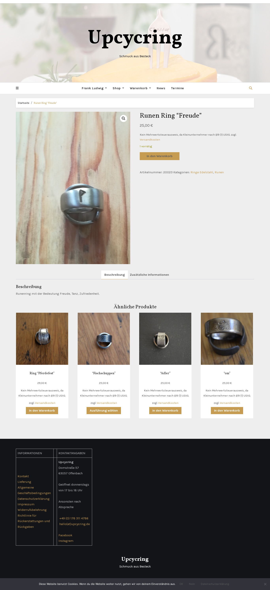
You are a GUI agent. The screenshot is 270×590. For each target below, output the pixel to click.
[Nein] (265, 584)
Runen (219, 172)
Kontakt (23, 476)
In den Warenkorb (160, 156)
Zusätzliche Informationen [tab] (149, 275)
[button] (17, 88)
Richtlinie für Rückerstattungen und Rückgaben (34, 521)
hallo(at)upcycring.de (74, 524)
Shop (117, 88)
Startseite (23, 102)
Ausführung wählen (104, 410)
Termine (177, 88)
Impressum (26, 504)
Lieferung (24, 482)
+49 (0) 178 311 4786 (73, 518)
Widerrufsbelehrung (32, 510)
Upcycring (135, 38)
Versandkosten (150, 139)
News (161, 88)
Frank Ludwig (93, 88)
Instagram (66, 541)
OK (181, 583)
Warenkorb (139, 88)
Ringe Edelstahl (202, 172)
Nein (192, 583)
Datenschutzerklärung (34, 499)
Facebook (65, 535)
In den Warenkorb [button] (42, 410)
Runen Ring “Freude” (45, 102)
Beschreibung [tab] (114, 275)
